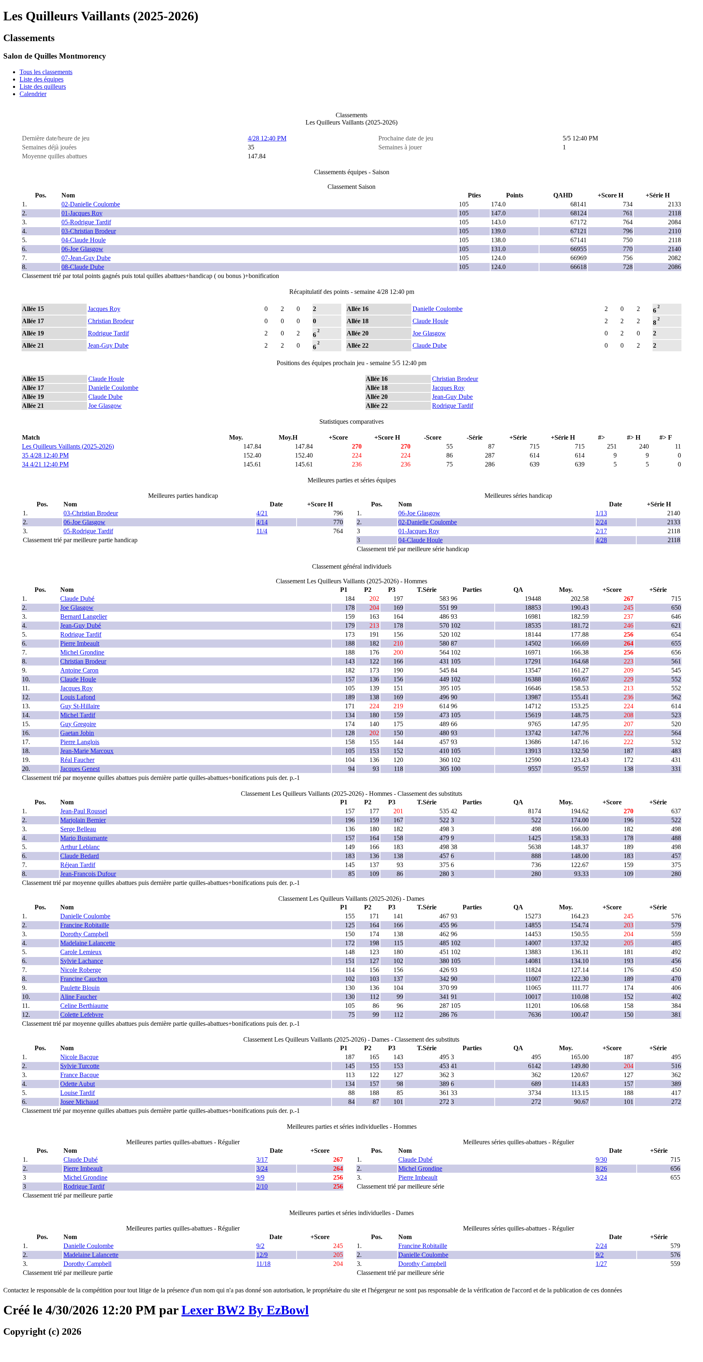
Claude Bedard (79, 855)
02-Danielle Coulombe (90, 204)
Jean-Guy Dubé (80, 625)
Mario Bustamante (83, 837)
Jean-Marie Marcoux (87, 750)
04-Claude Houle (83, 239)
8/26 (601, 1168)
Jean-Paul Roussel (83, 811)
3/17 (262, 1159)
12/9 (262, 1254)
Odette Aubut (77, 1083)
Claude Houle (430, 321)
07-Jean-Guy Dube (86, 257)
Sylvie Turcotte (79, 1065)
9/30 (601, 1159)
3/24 (262, 1168)
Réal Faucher (77, 759)
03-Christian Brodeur (88, 231)
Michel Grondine (82, 652)
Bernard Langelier (83, 616)
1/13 (601, 513)
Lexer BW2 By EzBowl (245, 1310)
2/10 (262, 1186)
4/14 (262, 522)
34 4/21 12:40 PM (45, 464)
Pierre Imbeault (79, 643)
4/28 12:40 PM (267, 138)
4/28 (601, 539)
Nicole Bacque (79, 1056)
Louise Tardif (77, 1092)
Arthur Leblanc (80, 846)
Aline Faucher (78, 996)
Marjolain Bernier (83, 820)
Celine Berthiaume (84, 1005)
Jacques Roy (104, 308)
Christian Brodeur (111, 321)
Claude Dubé (77, 598)
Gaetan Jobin (77, 732)
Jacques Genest (80, 768)
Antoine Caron (79, 670)
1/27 (601, 1263)
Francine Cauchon (83, 978)
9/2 (260, 1245)
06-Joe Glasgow (82, 248)
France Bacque (79, 1074)
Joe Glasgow (429, 333)
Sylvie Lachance (81, 960)
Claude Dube (430, 345)
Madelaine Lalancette (87, 942)
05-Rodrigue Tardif (86, 222)
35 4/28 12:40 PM (45, 455)
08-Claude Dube (82, 266)
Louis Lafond (77, 697)
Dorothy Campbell (84, 934)
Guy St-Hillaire (80, 706)
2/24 (601, 522)
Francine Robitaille (84, 925)
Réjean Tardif (77, 864)
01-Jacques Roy (82, 213)
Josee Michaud (79, 1101)
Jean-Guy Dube (108, 345)
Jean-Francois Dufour (88, 873)
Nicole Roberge (80, 969)
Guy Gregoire (78, 723)
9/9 (260, 1177)
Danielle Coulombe (438, 308)
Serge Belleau (78, 829)
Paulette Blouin (80, 987)
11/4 (261, 531)
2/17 (601, 531)
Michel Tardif (77, 715)
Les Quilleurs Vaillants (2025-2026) (68, 446)
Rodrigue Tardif (108, 333)
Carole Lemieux (81, 951)
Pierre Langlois (79, 741)
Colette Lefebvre (81, 1014)
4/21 (262, 513)
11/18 (263, 1263)
